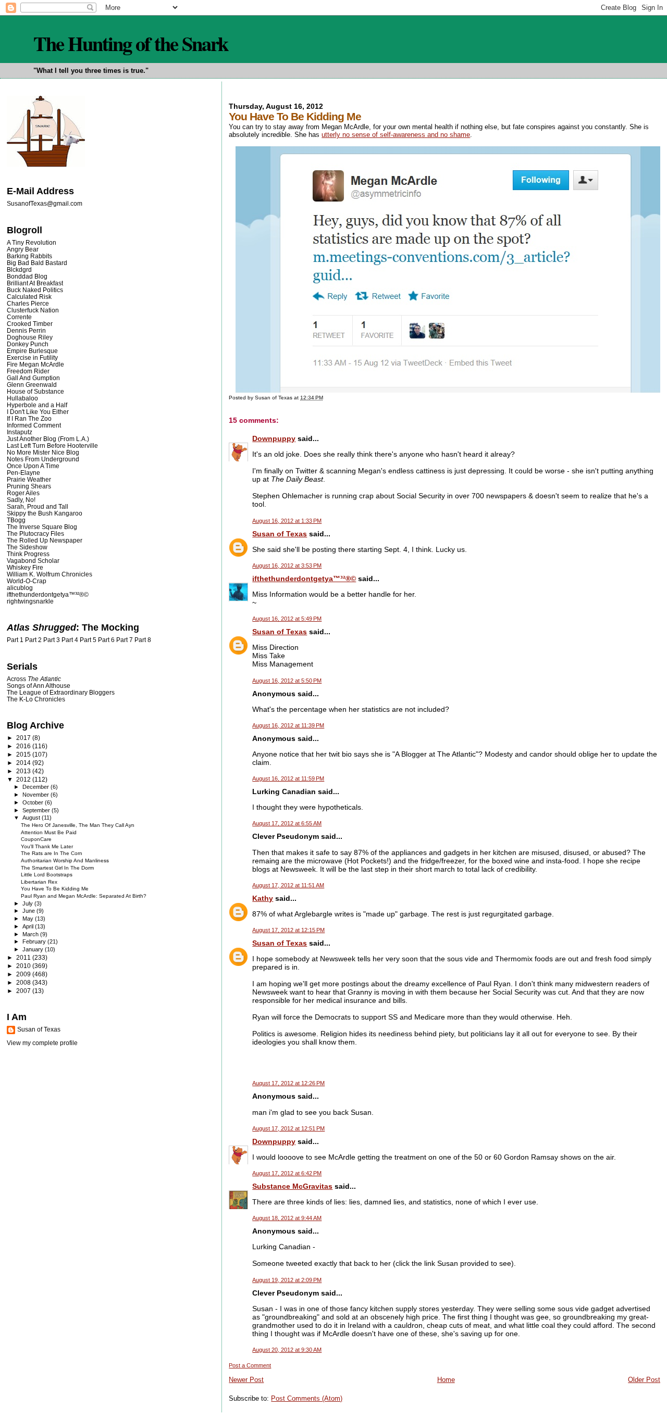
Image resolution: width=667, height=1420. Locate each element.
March (31, 934)
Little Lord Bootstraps (46, 874)
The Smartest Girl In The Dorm (57, 868)
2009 (24, 974)
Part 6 (106, 640)
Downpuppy (273, 438)
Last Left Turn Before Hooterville (52, 445)
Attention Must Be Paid (49, 832)
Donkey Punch (27, 344)
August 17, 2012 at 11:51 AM (288, 885)
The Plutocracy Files (35, 533)
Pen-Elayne (23, 472)
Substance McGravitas (292, 1186)
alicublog (20, 587)
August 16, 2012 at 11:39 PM (288, 725)
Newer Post (246, 1380)
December (36, 787)
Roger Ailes (23, 492)
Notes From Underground (43, 459)
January (33, 949)
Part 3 (51, 640)
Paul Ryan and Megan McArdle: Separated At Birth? (83, 896)
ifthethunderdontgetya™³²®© (304, 578)
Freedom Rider (28, 371)
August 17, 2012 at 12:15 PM (288, 930)
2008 (24, 982)
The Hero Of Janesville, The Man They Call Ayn (77, 825)
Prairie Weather (29, 479)
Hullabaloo (22, 398)
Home (446, 1380)
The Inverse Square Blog (42, 526)
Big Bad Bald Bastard (37, 262)
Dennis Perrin (26, 330)
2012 (24, 779)
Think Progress (28, 553)
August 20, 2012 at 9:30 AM (287, 1350)
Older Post (644, 1380)
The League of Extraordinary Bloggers (61, 692)
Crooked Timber (30, 323)
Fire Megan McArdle (35, 364)
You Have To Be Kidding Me (55, 888)
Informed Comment (34, 425)
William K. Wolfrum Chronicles (49, 574)
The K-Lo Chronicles (36, 699)
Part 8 (142, 640)
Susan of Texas (279, 534)
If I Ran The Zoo (29, 418)
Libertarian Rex (39, 882)
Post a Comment (250, 1365)
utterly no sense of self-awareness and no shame (396, 135)
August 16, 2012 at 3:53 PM (287, 565)
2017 (24, 737)
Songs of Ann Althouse (38, 685)
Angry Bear (23, 249)
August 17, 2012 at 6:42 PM (287, 1173)
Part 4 (69, 640)
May (28, 918)
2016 (24, 746)
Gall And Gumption (33, 377)
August (32, 817)
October (33, 802)
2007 (24, 990)
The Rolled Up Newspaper (44, 540)
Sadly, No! (21, 499)
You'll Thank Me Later (47, 846)
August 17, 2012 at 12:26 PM (288, 1083)
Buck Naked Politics (35, 289)
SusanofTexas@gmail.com (44, 203)
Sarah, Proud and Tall (37, 506)
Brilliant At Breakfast (35, 283)
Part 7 (124, 640)
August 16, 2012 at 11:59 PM (288, 778)
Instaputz (19, 432)
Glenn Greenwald (32, 384)
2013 (24, 771)
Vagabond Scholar (33, 560)
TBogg (16, 520)
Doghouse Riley (30, 337)
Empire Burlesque (32, 350)
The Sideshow (27, 547)
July (28, 903)
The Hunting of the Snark (130, 43)
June (29, 911)
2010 (24, 965)
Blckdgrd (19, 269)
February (34, 941)
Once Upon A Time (33, 465)
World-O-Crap (26, 580)
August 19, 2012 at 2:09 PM (287, 1280)
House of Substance (35, 391)
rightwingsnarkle (30, 601)
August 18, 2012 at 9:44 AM (287, 1218)
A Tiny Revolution (31, 242)
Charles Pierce (28, 303)
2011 (24, 957)
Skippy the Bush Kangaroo (44, 513)
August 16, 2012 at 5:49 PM (287, 618)
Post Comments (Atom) (306, 1398)
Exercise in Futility (32, 357)
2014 (24, 762)
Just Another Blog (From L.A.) (48, 438)
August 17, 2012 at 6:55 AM (287, 823)
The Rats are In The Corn (51, 853)
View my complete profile (42, 1043)
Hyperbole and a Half (37, 404)
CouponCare (36, 839)
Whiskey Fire (25, 567)
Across (34, 678)
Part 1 (15, 640)
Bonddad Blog (27, 276)
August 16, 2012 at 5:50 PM (287, 680)
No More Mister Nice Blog (43, 452)
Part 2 (33, 640)
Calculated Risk (29, 296)
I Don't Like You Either (38, 411)
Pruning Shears (29, 486)
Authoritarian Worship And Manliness (65, 860)
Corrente (19, 316)
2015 (24, 754)
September (37, 810)
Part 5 (88, 640)
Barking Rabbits (29, 256)
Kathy (262, 898)
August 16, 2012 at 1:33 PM (287, 521)
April (28, 926)
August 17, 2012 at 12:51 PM (288, 1128)
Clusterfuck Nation (33, 310)
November (36, 794)
